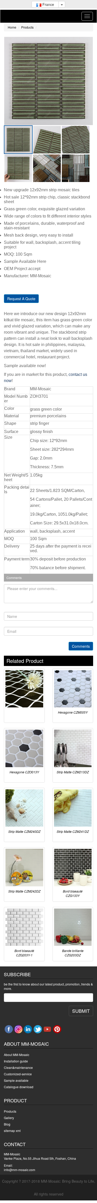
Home (12, 27)
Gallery (9, 1117)
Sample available (16, 1080)
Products (27, 27)
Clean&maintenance (18, 1067)
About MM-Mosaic (16, 1054)
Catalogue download (18, 1087)
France (47, 4)
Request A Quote (21, 298)
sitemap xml (12, 1130)
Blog (7, 1124)
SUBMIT (81, 1010)
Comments (81, 646)
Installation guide (16, 1061)
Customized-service (18, 1074)
